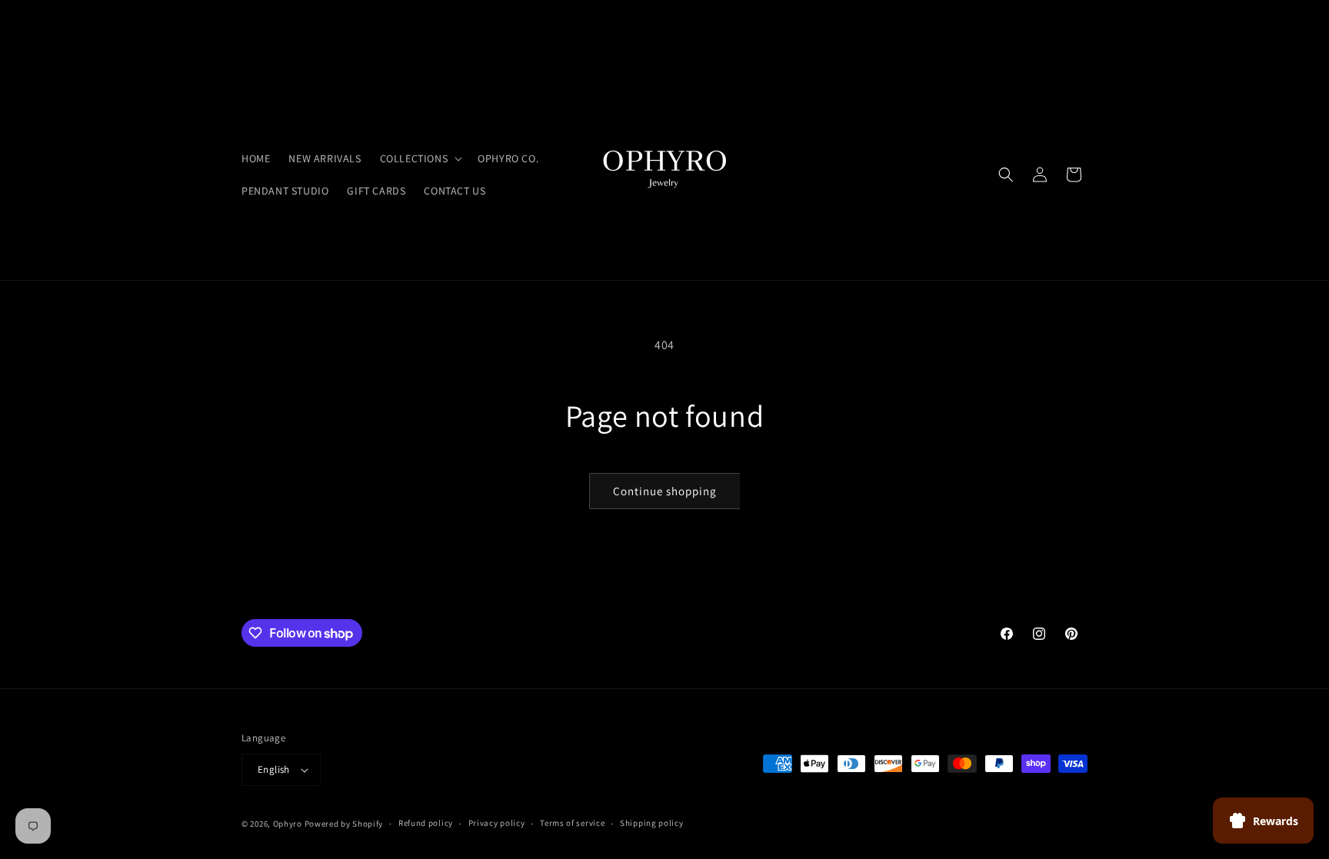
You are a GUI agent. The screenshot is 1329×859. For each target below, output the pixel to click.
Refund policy (425, 822)
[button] (420, 158)
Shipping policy (652, 822)
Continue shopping (665, 491)
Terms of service (572, 822)
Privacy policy (496, 822)
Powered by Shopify (344, 823)
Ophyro (287, 823)
